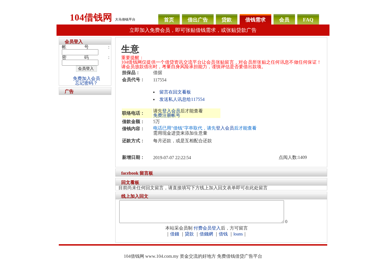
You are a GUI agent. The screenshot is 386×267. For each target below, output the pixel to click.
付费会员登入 (207, 228)
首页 (169, 20)
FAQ (308, 20)
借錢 (174, 234)
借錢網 (206, 234)
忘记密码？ (86, 83)
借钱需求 (255, 20)
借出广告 (198, 20)
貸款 (189, 234)
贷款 (227, 20)
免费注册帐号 (166, 115)
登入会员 (171, 110)
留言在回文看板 (175, 92)
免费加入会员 (86, 78)
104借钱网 (91, 17)
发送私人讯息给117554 (182, 99)
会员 (284, 20)
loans (238, 234)
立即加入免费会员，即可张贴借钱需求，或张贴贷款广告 (193, 30)
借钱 (223, 234)
